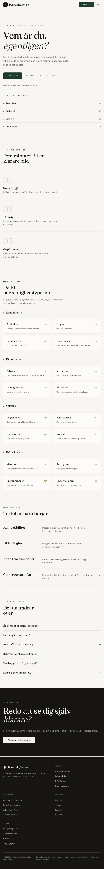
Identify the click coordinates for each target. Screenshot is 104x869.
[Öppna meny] (98, 4)
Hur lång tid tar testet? (52, 635)
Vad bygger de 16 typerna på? (52, 663)
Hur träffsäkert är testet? (52, 644)
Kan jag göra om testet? (52, 672)
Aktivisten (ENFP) (11, 815)
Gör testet (87, 4)
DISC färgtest (61, 781)
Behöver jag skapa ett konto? (52, 654)
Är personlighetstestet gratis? (52, 625)
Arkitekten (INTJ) (10, 810)
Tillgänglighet (9, 843)
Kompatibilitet (61, 776)
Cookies (6, 838)
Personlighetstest (63, 771)
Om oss (58, 800)
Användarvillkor (10, 833)
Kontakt (58, 815)
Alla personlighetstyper (13, 800)
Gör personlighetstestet (19, 740)
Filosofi (58, 810)
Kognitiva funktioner (12, 805)
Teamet (58, 805)
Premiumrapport (62, 786)
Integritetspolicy (10, 829)
